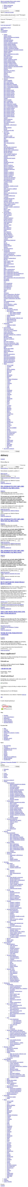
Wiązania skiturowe (15, 980)
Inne (11, 874)
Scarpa (8, 426)
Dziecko (9, 830)
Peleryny (12, 827)
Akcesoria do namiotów (16, 908)
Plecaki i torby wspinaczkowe (17, 880)
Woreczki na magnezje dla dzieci (18, 1035)
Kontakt (6, 737)
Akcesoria (9, 853)
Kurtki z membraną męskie (16, 807)
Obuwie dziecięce (11, 852)
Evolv (8, 388)
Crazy (8, 384)
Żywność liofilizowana (15, 926)
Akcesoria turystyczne (12, 909)
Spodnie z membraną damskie (17, 795)
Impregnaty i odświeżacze (16, 855)
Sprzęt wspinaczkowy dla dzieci (15, 1030)
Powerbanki (13, 920)
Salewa (8, 423)
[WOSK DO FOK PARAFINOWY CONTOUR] (9, 627)
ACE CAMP (10, 365)
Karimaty (12, 870)
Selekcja (12, 1084)
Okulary (12, 823)
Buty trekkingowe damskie (16, 837)
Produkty (6, 715)
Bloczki (12, 992)
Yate (8, 447)
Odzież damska (10, 782)
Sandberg (9, 425)
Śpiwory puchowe (14, 895)
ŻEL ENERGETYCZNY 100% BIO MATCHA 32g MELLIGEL (12, 520)
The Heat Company (12, 432)
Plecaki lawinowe (14, 951)
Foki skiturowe (13, 973)
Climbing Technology (12, 379)
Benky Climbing (11, 369)
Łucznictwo (10, 322)
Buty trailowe (10, 311)
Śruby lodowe (13, 995)
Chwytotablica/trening (15, 1040)
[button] (5, 509)
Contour (9, 380)
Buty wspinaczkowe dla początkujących (16, 1005)
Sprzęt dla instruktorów (15, 1090)
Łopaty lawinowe (14, 949)
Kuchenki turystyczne (15, 928)
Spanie (8, 889)
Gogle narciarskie (14, 981)
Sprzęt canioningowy (15, 1044)
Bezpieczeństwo (11, 944)
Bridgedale (9, 375)
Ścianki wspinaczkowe (12, 1092)
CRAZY (6, 747)
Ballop (8, 443)
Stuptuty (12, 967)
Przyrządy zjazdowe (15, 1073)
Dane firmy (6, 731)
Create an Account (9, 12)
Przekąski (12, 924)
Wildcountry (10, 441)
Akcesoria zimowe (14, 958)
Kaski (11, 974)
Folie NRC (12, 953)
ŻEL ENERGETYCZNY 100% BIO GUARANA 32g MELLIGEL (12, 487)
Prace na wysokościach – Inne (17, 1074)
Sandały (12, 841)
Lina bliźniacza (17, 1023)
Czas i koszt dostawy (9, 717)
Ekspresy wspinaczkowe (16, 991)
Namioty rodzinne (14, 906)
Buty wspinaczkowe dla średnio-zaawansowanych (18, 1008)
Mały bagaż (10, 863)
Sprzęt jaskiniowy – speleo (16, 1042)
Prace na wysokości (12, 1060)
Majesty (9, 407)
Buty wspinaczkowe (12, 1003)
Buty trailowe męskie (15, 313)
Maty (8, 869)
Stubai (8, 429)
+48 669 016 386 (6, 668)
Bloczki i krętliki (14, 1069)
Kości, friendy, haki (15, 994)
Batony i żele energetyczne (16, 923)
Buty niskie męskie (14, 845)
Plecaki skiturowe (14, 881)
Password (6, 19)
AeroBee (9, 366)
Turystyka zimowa (11, 955)
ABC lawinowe (14, 945)
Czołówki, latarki (14, 912)
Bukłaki (12, 887)
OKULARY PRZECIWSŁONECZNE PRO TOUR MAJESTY (13, 612)
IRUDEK (9, 445)
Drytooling (12, 1016)
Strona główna (4, 468)
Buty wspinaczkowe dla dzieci (17, 1013)
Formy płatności (8, 719)
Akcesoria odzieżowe (12, 819)
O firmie (6, 730)
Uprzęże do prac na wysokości (17, 1076)
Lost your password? (6, 25)
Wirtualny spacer (8, 738)
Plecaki (8, 876)
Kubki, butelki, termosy (16, 933)
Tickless (9, 437)
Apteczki (12, 864)
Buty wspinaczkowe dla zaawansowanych (16, 1011)
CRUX (5, 752)
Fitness (8, 316)
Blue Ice (9, 372)
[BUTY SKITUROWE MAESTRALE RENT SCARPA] (10, 573)
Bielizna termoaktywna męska (17, 802)
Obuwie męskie (11, 842)
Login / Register (8, 1181)
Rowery (9, 938)
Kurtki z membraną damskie (17, 789)
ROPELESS (10, 422)
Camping (9, 927)
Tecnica (9, 430)
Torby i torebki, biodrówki (16, 884)
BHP (8, 1078)
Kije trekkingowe (14, 910)
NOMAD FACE (8, 749)
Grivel (8, 395)
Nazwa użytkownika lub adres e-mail (13, 15)
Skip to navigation (5, 1)
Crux (8, 386)
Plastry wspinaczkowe (15, 1002)
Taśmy (11, 1026)
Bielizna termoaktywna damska (17, 784)
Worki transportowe (12, 1094)
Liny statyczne (13, 1024)
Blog (5, 728)
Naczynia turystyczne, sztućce (17, 931)
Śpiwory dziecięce (14, 898)
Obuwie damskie (11, 832)
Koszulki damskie (14, 788)
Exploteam (9, 390)
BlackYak (9, 370)
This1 (8, 436)
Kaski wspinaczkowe (15, 987)
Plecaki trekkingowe (15, 878)
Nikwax (9, 412)
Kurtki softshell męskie (15, 809)
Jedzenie (9, 921)
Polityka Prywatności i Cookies (11, 732)
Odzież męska (10, 801)
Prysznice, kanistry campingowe (18, 935)
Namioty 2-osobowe (15, 903)
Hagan (8, 397)
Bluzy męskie (13, 803)
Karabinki (12, 990)
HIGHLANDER (8, 758)
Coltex (8, 382)
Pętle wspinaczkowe (15, 996)
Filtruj (17, 466)
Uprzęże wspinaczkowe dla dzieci (18, 1033)
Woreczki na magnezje (15, 999)
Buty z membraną (14, 834)
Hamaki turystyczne (15, 892)
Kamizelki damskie (14, 787)
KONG (5, 754)
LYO (8, 404)
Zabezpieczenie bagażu (15, 888)
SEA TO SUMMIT (11, 427)
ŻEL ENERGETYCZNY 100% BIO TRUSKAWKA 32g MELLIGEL (12, 551)
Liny (8, 1017)
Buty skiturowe (14, 971)
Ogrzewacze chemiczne (16, 960)
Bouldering (12, 1015)
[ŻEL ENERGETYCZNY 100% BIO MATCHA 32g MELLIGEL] (10, 510)
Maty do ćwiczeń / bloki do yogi (15, 318)
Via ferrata (12, 1041)
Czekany (12, 959)
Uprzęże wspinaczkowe (16, 985)
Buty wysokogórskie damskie (17, 839)
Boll (8, 373)
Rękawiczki (13, 828)
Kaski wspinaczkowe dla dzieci (17, 1034)
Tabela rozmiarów (8, 721)
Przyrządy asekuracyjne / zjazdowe (18, 988)
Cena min (3, 465)
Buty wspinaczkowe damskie (17, 838)
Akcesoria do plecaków (16, 885)
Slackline (12, 1045)
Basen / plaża (10, 939)
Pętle (11, 1072)
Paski (11, 824)
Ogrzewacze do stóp (15, 860)
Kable (8, 326)
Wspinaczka (10, 984)
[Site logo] (4, 2)
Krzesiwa (12, 917)
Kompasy (12, 914)
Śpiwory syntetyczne (15, 896)
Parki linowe (10, 1087)
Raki (11, 856)
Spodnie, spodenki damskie (16, 794)
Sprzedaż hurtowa (8, 722)
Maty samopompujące (15, 873)
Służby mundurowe (11, 1083)
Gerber (8, 393)
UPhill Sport (10, 440)
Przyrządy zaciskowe (15, 1070)
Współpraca (7, 739)
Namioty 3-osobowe (15, 905)
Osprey (8, 415)
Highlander (9, 398)
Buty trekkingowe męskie (16, 846)
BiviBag (12, 891)
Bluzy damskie (13, 785)
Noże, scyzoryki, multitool (16, 919)
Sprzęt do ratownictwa (12, 1085)
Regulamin (6, 735)
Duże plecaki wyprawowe (16, 877)
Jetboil (8, 400)
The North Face (11, 433)
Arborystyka (10, 1081)
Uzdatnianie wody (14, 934)
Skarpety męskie (14, 817)
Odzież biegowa (11, 315)
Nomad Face (10, 414)
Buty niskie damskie (15, 835)
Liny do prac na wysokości (16, 1062)
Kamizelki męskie (14, 805)
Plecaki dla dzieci (14, 883)
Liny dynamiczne (14, 1019)
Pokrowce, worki (14, 866)
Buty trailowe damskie (15, 312)
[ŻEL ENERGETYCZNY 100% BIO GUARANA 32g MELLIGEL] (10, 477)
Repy (11, 1027)
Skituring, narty (10, 969)
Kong (8, 402)
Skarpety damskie (14, 799)
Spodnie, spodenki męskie (16, 812)
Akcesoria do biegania (12, 309)
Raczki (11, 858)
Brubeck (9, 376)
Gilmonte (9, 394)
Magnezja (12, 998)
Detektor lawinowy (14, 948)
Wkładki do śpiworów (15, 899)
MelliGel (9, 409)
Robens (9, 420)
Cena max (22, 465)
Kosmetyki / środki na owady (17, 916)
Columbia (9, 383)
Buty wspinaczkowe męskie (17, 848)
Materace (12, 871)
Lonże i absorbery (14, 1063)
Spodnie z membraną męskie (17, 813)
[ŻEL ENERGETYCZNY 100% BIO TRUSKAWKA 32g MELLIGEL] (11, 543)
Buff (8, 377)
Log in (2, 22)
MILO (8, 411)
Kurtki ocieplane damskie (16, 792)
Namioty (9, 901)
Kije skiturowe (13, 976)
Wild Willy (9, 444)
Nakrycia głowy (14, 821)
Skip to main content (15, 1)
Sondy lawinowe (14, 952)
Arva (8, 368)
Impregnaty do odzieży (15, 820)
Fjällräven (9, 391)
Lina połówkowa (17, 1021)
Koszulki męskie (14, 806)
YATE (5, 751)
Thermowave (10, 434)
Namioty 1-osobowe (15, 902)
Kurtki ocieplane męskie (16, 810)
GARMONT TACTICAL (10, 748)
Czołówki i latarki (11, 325)
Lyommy (9, 405)
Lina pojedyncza (17, 1020)
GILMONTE (7, 759)
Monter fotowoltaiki (12, 1080)
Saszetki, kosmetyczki (15, 867)
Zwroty (5, 734)
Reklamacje (6, 718)
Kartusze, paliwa (14, 930)
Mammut (9, 408)
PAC (8, 416)
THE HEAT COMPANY (10, 756)
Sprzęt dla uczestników (15, 1088)
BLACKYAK (7, 745)
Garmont (9, 1128)
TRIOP (5, 755)
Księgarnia (9, 941)
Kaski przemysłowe (15, 1065)
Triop (8, 439)
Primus (8, 419)
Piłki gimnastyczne (11, 319)
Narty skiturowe (14, 977)
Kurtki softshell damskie (16, 791)
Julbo (8, 401)
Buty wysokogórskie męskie (17, 849)
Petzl (8, 418)
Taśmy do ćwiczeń (11, 320)
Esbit (8, 387)
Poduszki (12, 894)
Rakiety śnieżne (14, 859)
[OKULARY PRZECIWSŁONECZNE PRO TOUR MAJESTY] (12, 604)
